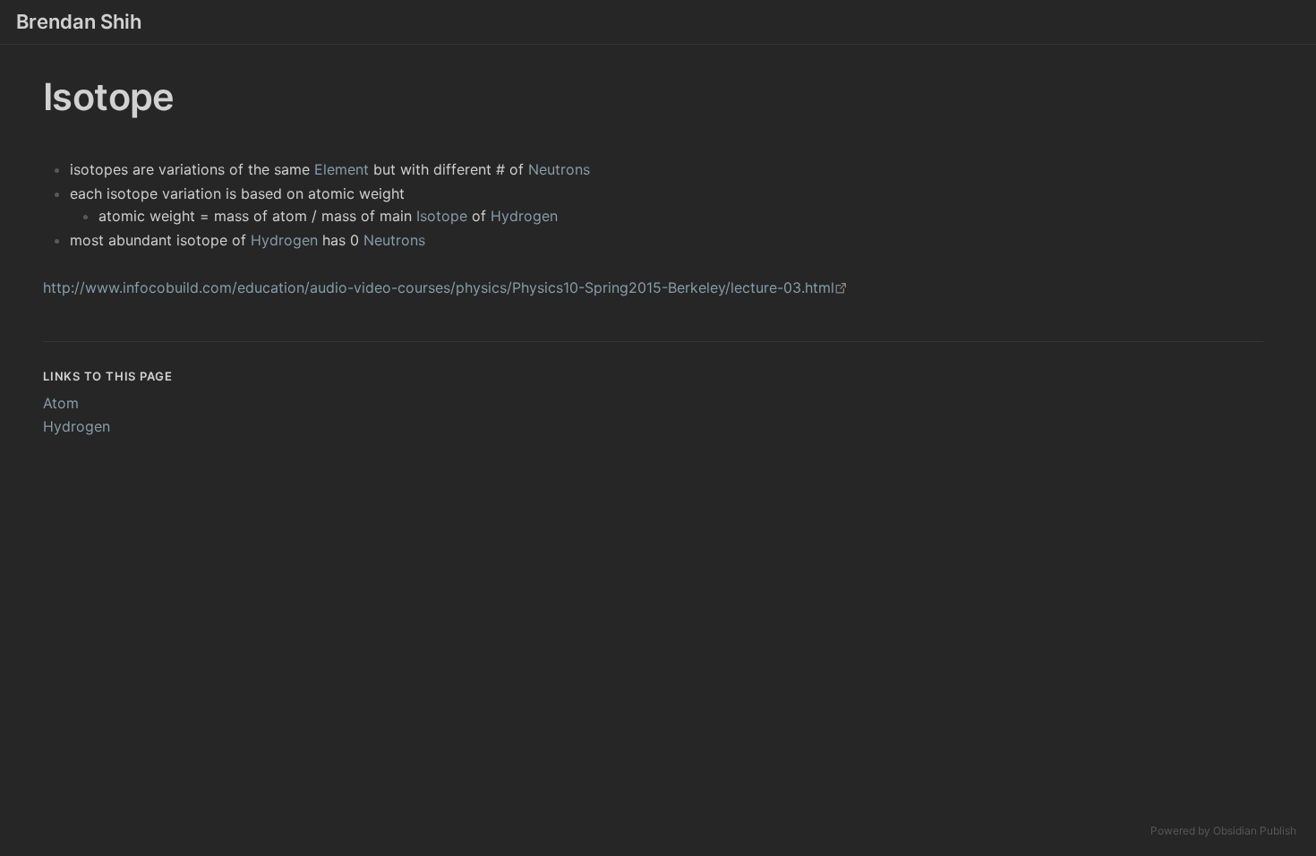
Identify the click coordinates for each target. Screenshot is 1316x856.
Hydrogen (524, 216)
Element (341, 169)
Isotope (441, 216)
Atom (61, 403)
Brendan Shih (78, 21)
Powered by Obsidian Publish (1223, 830)
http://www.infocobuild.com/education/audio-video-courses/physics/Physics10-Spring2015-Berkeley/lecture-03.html (438, 287)
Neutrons (559, 169)
